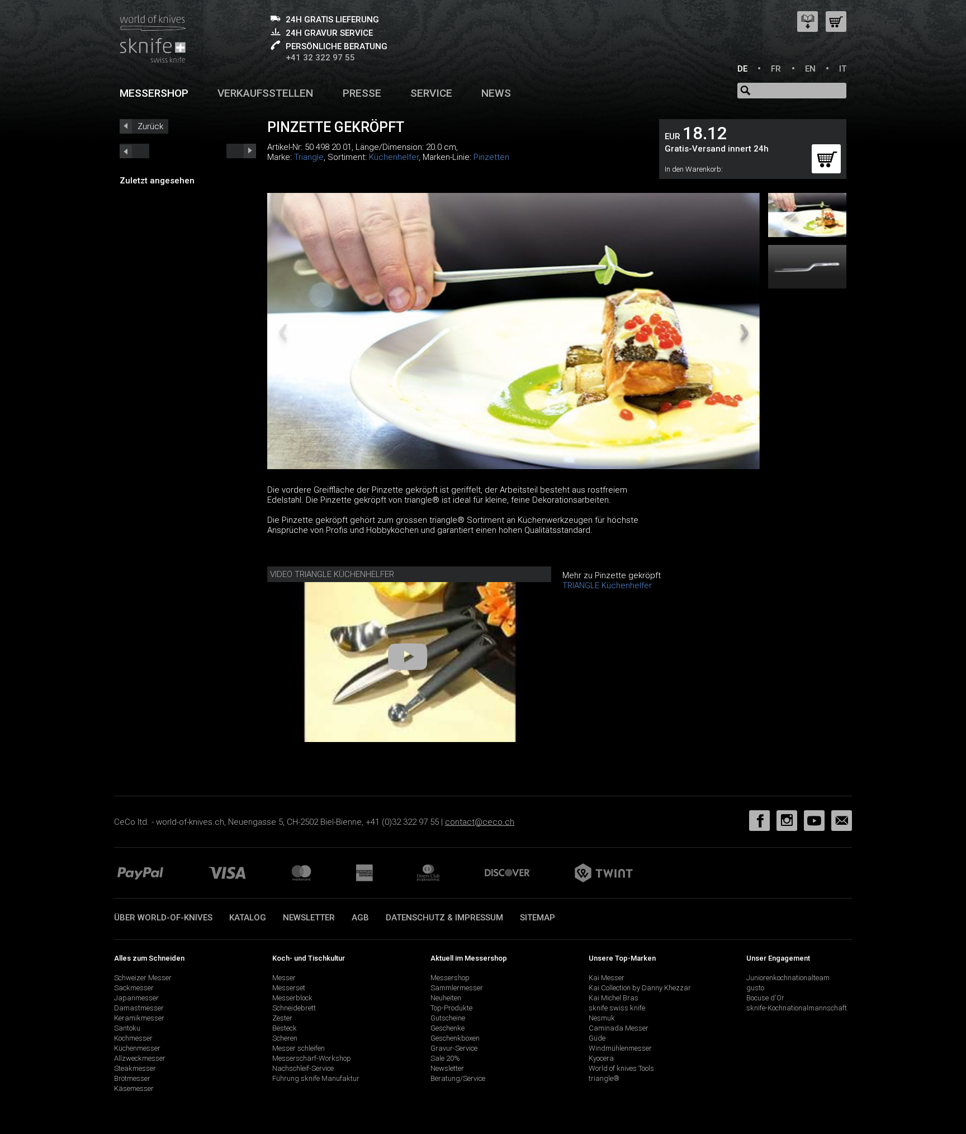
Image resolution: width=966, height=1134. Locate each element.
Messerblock (292, 998)
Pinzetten (491, 157)
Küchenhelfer (394, 157)
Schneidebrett (294, 1008)
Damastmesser (139, 1008)
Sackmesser (134, 988)
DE (742, 69)
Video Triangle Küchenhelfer (332, 574)
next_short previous (134, 151)
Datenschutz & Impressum (444, 918)
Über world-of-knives (163, 918)
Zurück (150, 126)
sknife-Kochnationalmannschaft (796, 1008)
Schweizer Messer (143, 978)
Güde (597, 1038)
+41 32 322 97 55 (320, 58)
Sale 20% (445, 1058)
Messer (284, 978)
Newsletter (309, 918)
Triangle (309, 157)
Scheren (284, 1038)
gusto (755, 988)
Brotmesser (132, 1078)
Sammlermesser (456, 988)
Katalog (247, 918)
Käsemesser (134, 1088)
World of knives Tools (621, 1068)
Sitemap (537, 918)
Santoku (127, 1028)
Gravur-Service (453, 1048)
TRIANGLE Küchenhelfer (607, 585)
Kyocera (601, 1058)
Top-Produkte (451, 1008)
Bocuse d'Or (765, 998)
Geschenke (447, 1028)
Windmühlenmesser (620, 1048)
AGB (360, 918)
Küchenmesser (137, 1048)
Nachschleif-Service (303, 1068)
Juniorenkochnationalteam (788, 978)
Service (431, 93)
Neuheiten (445, 998)
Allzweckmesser (139, 1058)
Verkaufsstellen (265, 93)
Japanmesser (136, 998)
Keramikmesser (139, 1018)
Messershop (154, 93)
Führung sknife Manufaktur (315, 1078)
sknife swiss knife (617, 1008)
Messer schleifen (298, 1048)
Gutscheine (447, 1018)
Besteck (284, 1028)
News (496, 93)
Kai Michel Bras (613, 998)
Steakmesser (135, 1068)
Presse (362, 93)
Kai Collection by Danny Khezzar (640, 988)
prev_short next (241, 151)
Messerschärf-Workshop (311, 1058)
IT (842, 69)
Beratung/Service (457, 1078)
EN (810, 69)
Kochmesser (133, 1038)
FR (776, 69)
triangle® (604, 1078)
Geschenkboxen (455, 1038)
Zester (282, 1018)
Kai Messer (606, 978)
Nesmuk (602, 1018)
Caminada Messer (618, 1028)
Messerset (288, 988)
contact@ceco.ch (479, 822)
